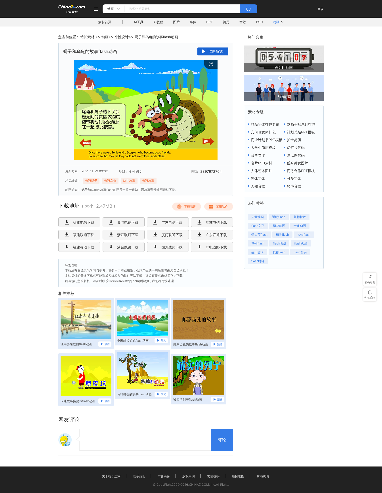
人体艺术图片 (261, 171)
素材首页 (104, 22)
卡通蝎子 (91, 180)
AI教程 (158, 22)
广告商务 (164, 476)
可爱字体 (294, 178)
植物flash (282, 234)
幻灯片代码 (296, 147)
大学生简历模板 (263, 147)
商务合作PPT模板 (301, 171)
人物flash (303, 234)
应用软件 (222, 206)
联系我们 (139, 476)
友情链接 (213, 476)
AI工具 (138, 22)
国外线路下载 (172, 247)
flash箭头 (300, 252)
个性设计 (122, 37)
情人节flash (259, 234)
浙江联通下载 (127, 235)
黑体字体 (258, 178)
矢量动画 (257, 217)
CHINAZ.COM (199, 484)
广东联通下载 (216, 235)
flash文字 (257, 226)
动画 (276, 22)
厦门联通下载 (172, 235)
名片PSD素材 (261, 163)
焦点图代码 (296, 155)
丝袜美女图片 (297, 163)
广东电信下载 (172, 222)
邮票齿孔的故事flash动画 (190, 344)
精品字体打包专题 (265, 124)
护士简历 (294, 140)
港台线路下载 (127, 247)
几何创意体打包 (263, 132)
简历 (226, 22)
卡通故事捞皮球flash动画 (78, 401)
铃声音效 (294, 186)
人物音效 (258, 186)
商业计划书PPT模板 (266, 140)
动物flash (257, 243)
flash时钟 (257, 261)
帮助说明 (263, 476)
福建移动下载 (83, 247)
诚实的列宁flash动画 (187, 399)
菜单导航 (258, 155)
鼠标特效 (300, 217)
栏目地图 (238, 476)
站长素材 (87, 37)
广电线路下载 (216, 247)
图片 (176, 22)
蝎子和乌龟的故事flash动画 (156, 37)
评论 (222, 440)
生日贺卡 (257, 252)
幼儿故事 (129, 180)
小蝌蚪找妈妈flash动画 (133, 340)
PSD (259, 22)
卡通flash (278, 252)
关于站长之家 (111, 476)
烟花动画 (279, 226)
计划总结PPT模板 (301, 132)
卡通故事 (148, 180)
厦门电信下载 (127, 222)
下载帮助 (190, 206)
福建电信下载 (83, 222)
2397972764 (211, 171)
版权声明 (188, 476)
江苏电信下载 (216, 222)
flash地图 (279, 243)
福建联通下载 (83, 235)
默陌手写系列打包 (301, 124)
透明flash (278, 217)
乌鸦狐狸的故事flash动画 (134, 394)
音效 (242, 22)
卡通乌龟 (110, 180)
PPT (209, 22)
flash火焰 (300, 243)
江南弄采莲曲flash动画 (76, 344)
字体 (193, 22)
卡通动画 (300, 226)
